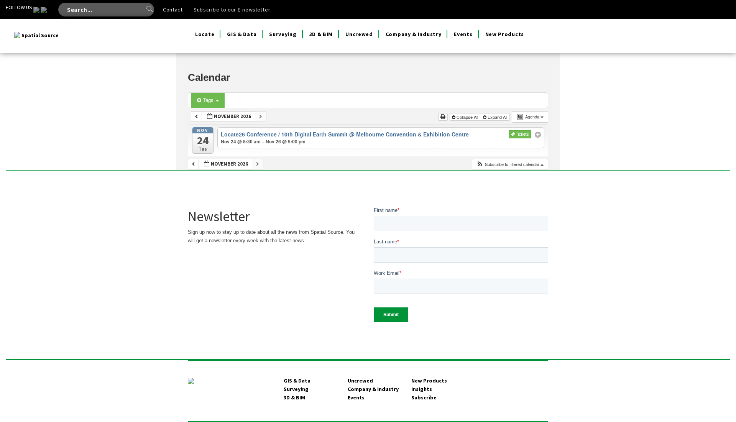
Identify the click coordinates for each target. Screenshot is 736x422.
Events (463, 34)
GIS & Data (241, 34)
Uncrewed (359, 34)
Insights (421, 389)
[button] (509, 164)
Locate (204, 34)
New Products (504, 34)
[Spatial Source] (37, 28)
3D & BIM (321, 34)
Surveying (282, 34)
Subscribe (424, 397)
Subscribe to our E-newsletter (232, 9)
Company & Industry (414, 34)
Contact (173, 9)
